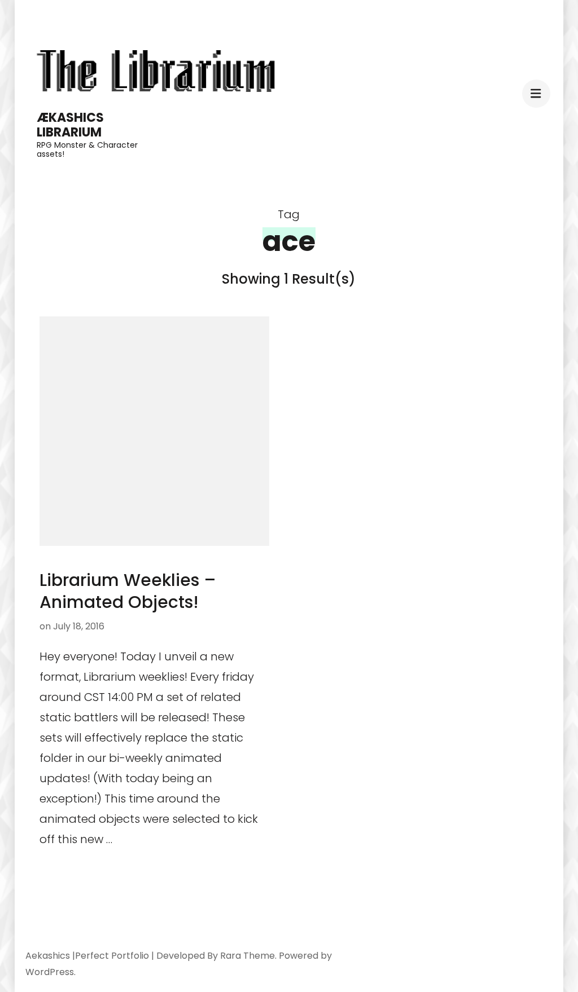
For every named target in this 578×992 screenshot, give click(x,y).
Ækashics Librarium (70, 125)
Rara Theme (247, 955)
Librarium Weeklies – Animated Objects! (128, 591)
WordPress (49, 971)
